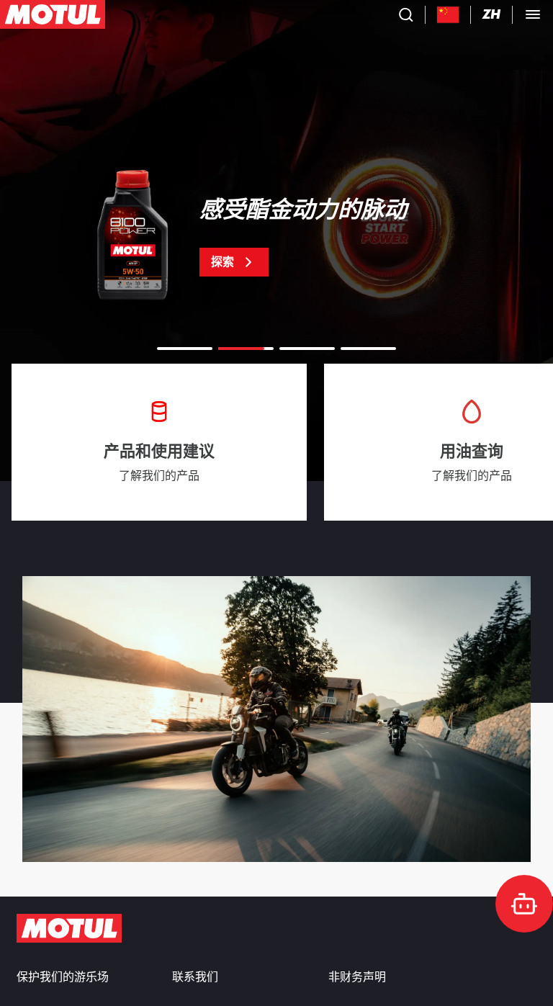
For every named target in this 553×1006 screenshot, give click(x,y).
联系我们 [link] (195, 977)
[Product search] (406, 14)
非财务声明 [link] (357, 977)
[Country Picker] (448, 14)
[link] (276, 238)
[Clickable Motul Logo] (52, 14)
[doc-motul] (524, 904)
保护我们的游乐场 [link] (63, 977)
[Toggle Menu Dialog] (532, 14)
